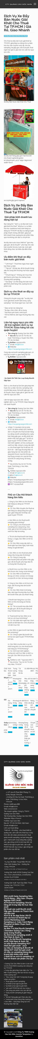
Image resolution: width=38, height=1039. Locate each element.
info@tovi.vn (19, 345)
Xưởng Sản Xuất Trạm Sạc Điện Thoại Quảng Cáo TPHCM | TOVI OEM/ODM (18, 885)
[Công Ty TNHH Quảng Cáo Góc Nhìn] (19, 4)
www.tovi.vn (12, 809)
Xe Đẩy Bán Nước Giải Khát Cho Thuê (16, 36)
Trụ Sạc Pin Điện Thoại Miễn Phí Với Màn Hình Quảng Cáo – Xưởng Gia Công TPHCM (17, 864)
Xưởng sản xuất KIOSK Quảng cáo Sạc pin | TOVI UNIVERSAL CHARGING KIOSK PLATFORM (19, 874)
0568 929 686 (14, 804)
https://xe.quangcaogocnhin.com (20, 349)
